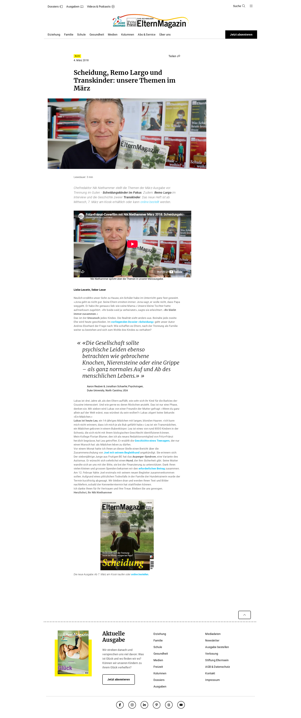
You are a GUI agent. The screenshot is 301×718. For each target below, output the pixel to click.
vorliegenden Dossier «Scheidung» (132, 321)
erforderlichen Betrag (152, 468)
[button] (174, 56)
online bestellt (149, 202)
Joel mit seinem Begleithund (122, 452)
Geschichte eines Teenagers (152, 440)
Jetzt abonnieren (241, 34)
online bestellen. (140, 574)
